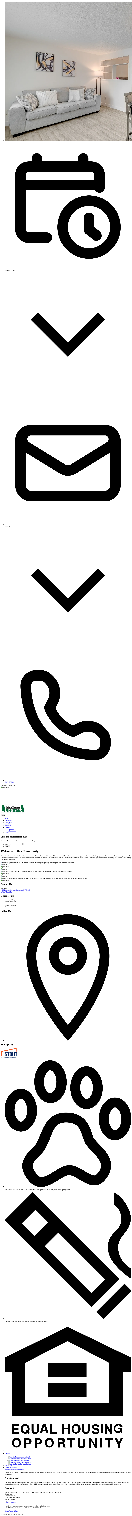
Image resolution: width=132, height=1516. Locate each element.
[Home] (13, 813)
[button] (68, 1186)
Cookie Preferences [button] (11, 1467)
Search (7, 846)
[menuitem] (68, 819)
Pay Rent (11, 829)
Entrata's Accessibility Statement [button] (14, 1469)
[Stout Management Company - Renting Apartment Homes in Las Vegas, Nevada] (9, 1058)
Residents (8, 827)
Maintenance (12, 831)
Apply (7, 832)
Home (6, 819)
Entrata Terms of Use (11, 1511)
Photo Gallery (9, 822)
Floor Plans (8, 820)
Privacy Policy (9, 1465)
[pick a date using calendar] (23, 844)
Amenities (8, 824)
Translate (7, 1453)
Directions (8, 825)
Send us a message (10, 1503)
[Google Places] (68, 1040)
